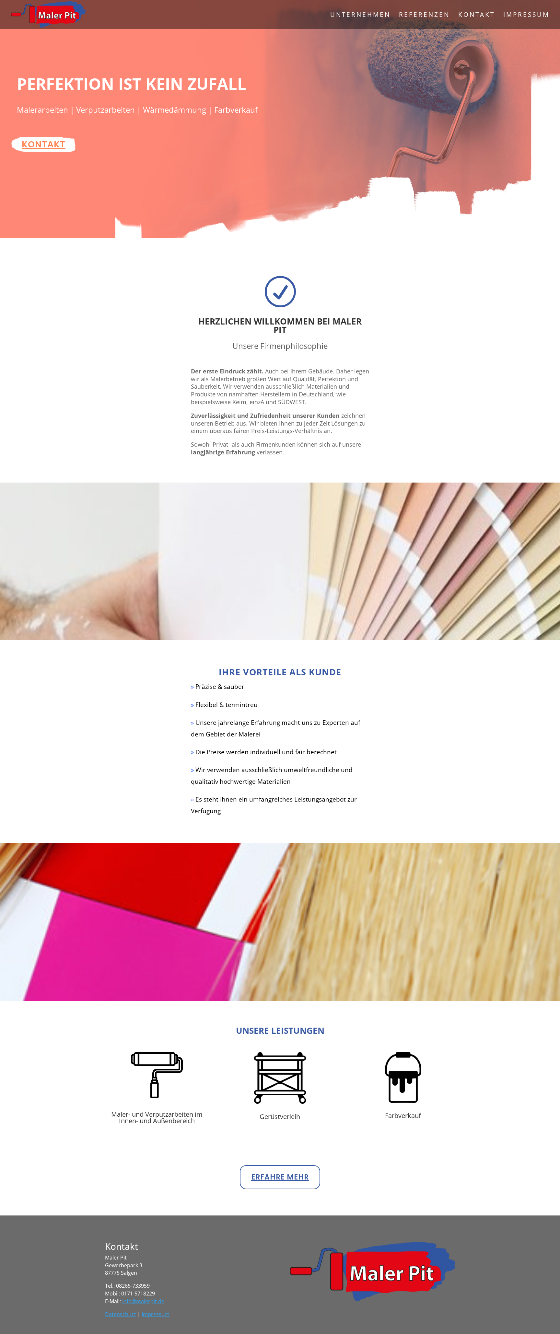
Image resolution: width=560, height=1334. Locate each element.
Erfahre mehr (280, 1177)
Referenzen (424, 15)
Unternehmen (360, 15)
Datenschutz (120, 1314)
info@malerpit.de (143, 1301)
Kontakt (476, 15)
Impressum (526, 15)
